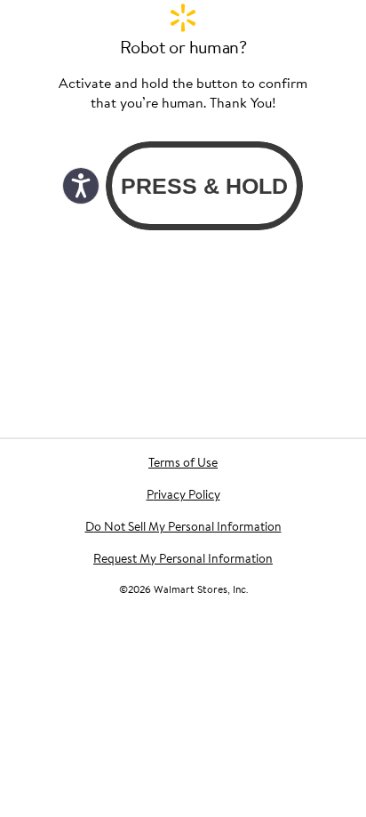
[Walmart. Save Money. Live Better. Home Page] (183, 18)
